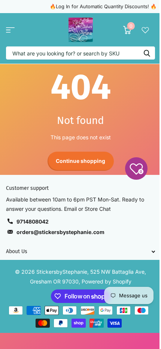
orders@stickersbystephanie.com (60, 232)
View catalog (10, 30)
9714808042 (32, 221)
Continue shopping (80, 161)
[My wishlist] (145, 30)
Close (80, 251)
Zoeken (147, 53)
